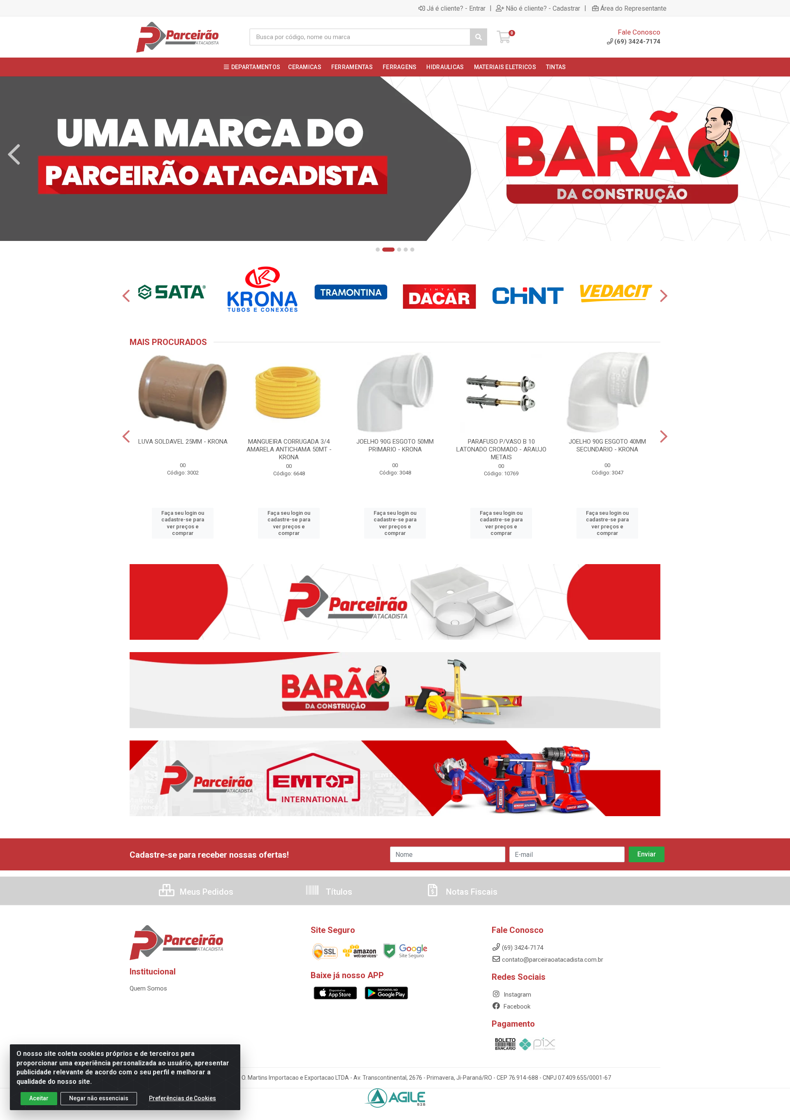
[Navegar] (14, 154)
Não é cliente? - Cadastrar (543, 8)
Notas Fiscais (470, 892)
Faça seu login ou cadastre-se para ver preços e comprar (182, 523)
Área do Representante (633, 8)
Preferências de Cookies (182, 1098)
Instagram (516, 994)
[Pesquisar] (478, 37)
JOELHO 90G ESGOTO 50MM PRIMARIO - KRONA (395, 445)
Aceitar (39, 1098)
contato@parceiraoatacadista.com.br (552, 959)
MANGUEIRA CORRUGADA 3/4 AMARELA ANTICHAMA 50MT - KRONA (289, 449)
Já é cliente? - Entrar (456, 8)
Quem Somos (148, 988)
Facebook (516, 1006)
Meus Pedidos (205, 892)
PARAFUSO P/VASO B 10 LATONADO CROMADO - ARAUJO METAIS (501, 449)
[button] (378, 250)
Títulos (338, 892)
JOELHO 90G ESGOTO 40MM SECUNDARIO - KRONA (607, 445)
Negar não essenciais (98, 1098)
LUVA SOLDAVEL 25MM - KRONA (183, 441)
